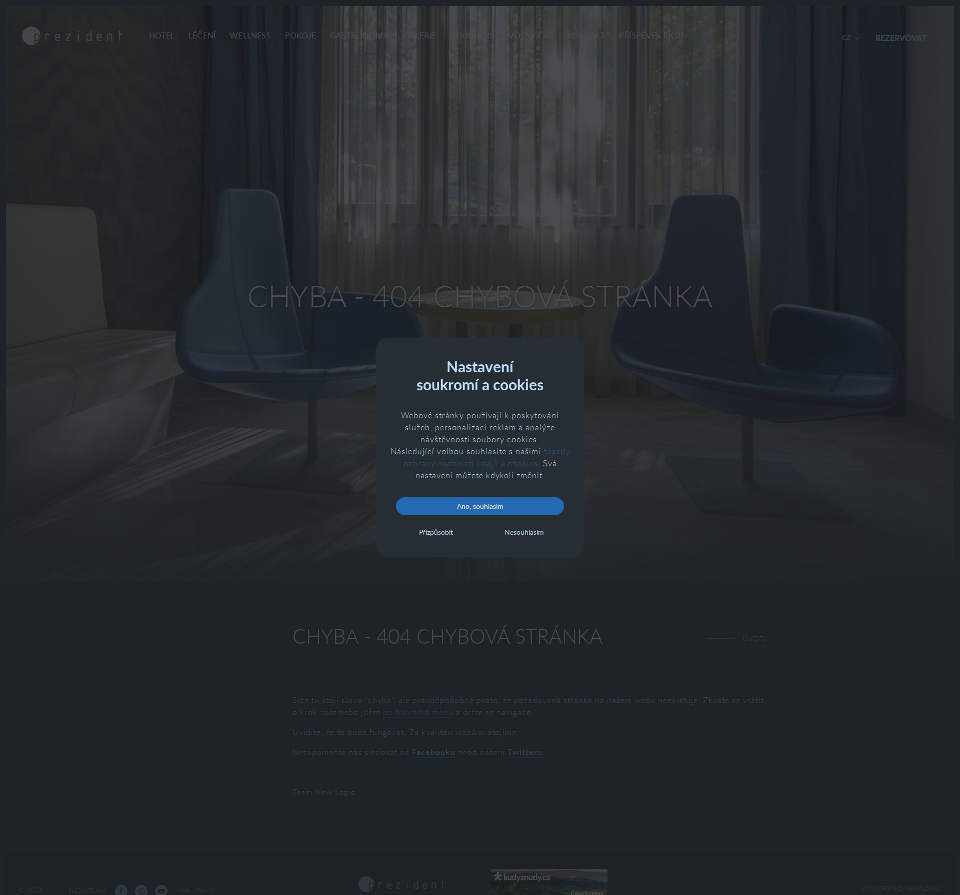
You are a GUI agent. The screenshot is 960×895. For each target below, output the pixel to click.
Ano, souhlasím (480, 506)
